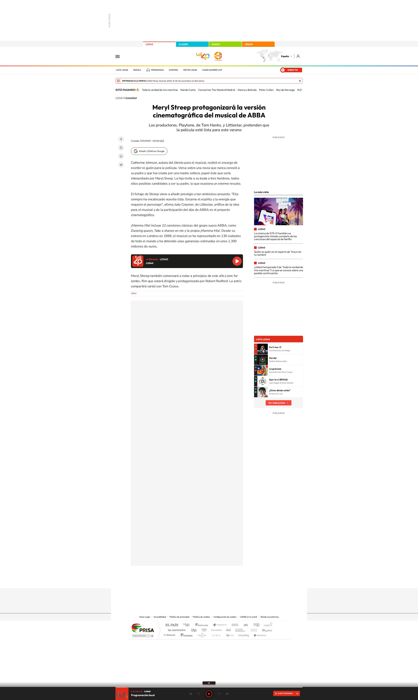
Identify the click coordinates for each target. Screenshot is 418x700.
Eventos (173, 70)
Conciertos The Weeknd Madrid (216, 89)
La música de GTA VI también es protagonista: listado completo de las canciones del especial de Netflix (275, 236)
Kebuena (264, 629)
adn (255, 625)
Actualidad (131, 98)
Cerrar (300, 80)
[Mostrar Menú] (119, 56)
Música (137, 70)
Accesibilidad (160, 617)
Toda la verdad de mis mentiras (160, 89)
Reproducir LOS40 (237, 261)
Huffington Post (176, 629)
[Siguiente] (301, 89)
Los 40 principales (187, 625)
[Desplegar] (209, 682)
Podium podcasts (201, 634)
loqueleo (244, 634)
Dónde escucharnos (270, 617)
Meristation (259, 634)
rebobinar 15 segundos (199, 694)
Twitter (121, 148)
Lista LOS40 (122, 70)
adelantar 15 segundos (219, 694)
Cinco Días (216, 629)
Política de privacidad (179, 617)
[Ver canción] (262, 349)
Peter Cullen (266, 89)
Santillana (202, 625)
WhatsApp (121, 156)
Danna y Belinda (247, 89)
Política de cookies (201, 617)
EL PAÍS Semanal (240, 629)
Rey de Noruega (285, 89)
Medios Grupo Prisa (142, 636)
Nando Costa (187, 89)
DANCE (216, 44)
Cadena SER (234, 625)
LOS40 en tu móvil (248, 617)
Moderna (185, 634)
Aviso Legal (144, 617)
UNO (194, 629)
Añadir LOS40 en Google (152, 151)
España (285, 56)
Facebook (121, 139)
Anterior (191, 694)
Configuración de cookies (225, 617)
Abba (133, 293)
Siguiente (227, 694)
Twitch (222, 582)
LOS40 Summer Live (212, 70)
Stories (228, 582)
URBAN (249, 44)
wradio (203, 629)
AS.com (244, 625)
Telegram (121, 165)
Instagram (189, 582)
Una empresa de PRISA (142, 627)
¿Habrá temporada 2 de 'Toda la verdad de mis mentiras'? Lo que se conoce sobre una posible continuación (278, 270)
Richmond (169, 634)
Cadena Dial (228, 629)
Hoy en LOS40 (190, 70)
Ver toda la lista (276, 402)
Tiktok (196, 582)
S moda (229, 634)
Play (209, 693)
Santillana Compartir (220, 625)
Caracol (267, 625)
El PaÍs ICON (215, 634)
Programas (157, 70)
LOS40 (149, 44)
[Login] (298, 56)
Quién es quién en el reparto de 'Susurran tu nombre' (277, 253)
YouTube (202, 582)
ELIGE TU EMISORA (285, 693)
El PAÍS (171, 625)
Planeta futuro (252, 629)
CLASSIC (183, 44)
